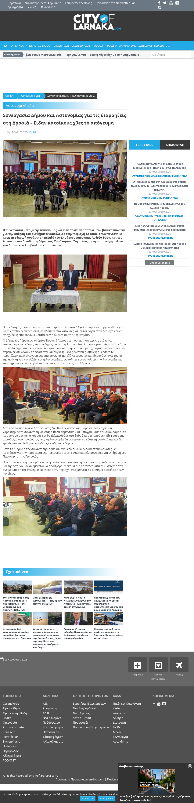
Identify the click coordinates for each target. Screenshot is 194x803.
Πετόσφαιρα (51, 732)
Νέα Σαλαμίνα (52, 718)
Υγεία (116, 708)
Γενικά (7, 718)
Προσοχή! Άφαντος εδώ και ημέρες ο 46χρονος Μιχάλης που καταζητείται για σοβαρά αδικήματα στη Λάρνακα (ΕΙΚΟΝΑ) (108, 605)
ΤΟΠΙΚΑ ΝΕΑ (16, 45)
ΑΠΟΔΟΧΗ (87, 798)
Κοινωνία (9, 732)
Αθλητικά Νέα (141, 175)
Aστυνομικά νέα (30, 95)
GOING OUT (44, 45)
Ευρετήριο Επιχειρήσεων (89, 703)
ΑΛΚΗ (46, 713)
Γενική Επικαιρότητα (160, 237)
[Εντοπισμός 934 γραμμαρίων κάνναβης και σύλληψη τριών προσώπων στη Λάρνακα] (17, 618)
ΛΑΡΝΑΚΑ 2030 (127, 45)
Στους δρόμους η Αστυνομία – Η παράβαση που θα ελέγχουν (47, 600)
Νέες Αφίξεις (81, 713)
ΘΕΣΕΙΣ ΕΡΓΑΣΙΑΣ (80, 45)
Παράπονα (14, 3)
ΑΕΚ (45, 703)
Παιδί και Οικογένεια (127, 703)
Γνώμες (31, 7)
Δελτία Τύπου (82, 718)
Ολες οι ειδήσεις (160, 262)
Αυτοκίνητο (120, 741)
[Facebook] (160, 3)
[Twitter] (166, 3)
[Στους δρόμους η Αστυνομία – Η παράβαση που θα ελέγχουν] (47, 587)
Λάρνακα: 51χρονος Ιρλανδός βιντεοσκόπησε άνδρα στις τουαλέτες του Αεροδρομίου (78, 633)
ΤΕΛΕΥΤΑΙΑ (144, 145)
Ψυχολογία (120, 713)
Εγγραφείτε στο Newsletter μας (115, 3)
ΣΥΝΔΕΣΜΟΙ (145, 45)
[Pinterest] (160, 7)
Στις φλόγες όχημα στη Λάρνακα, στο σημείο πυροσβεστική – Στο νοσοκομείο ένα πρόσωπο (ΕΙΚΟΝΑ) (16, 603)
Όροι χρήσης (106, 798)
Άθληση (118, 718)
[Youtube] (172, 3)
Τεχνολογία (120, 737)
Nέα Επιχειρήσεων (85, 708)
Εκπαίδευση (11, 737)
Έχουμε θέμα (11, 708)
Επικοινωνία (47, 7)
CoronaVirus (11, 703)
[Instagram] (178, 3)
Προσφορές (80, 722)
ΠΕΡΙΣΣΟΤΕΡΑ (162, 45)
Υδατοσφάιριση (53, 737)
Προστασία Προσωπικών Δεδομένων (80, 779)
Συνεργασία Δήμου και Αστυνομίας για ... (71, 95)
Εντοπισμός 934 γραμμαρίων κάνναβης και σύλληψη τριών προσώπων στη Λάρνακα (17, 633)
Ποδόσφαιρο (176, 215)
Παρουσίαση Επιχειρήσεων (91, 727)
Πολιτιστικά (11, 746)
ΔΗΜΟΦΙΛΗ (175, 145)
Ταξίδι (117, 727)
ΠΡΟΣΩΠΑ (111, 45)
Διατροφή (119, 722)
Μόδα (117, 732)
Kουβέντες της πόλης (78, 3)
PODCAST (97, 45)
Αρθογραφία (15, 7)
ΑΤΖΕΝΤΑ (31, 45)
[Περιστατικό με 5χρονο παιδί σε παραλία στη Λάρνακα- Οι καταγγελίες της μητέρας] (108, 618)
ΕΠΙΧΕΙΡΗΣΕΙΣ (61, 45)
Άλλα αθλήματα (160, 175)
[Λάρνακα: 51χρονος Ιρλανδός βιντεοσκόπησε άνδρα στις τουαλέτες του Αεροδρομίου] (78, 618)
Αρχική (9, 95)
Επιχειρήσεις (11, 741)
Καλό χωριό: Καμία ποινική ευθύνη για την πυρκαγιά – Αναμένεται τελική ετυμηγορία (77, 602)
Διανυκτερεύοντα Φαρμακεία (43, 3)
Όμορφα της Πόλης (15, 713)
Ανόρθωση (160, 215)
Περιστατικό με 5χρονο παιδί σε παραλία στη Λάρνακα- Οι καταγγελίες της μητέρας (108, 633)
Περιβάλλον (11, 751)
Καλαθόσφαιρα (53, 727)
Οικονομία (10, 722)
